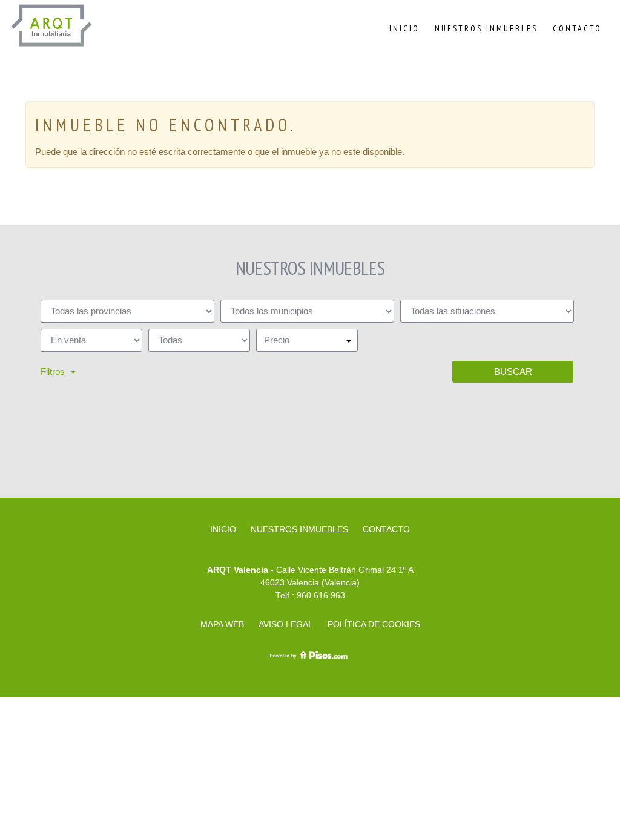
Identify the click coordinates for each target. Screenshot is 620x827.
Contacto (577, 28)
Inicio (404, 28)
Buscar (513, 371)
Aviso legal (286, 624)
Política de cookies (374, 624)
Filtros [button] (53, 371)
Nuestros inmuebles (486, 28)
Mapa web (222, 624)
